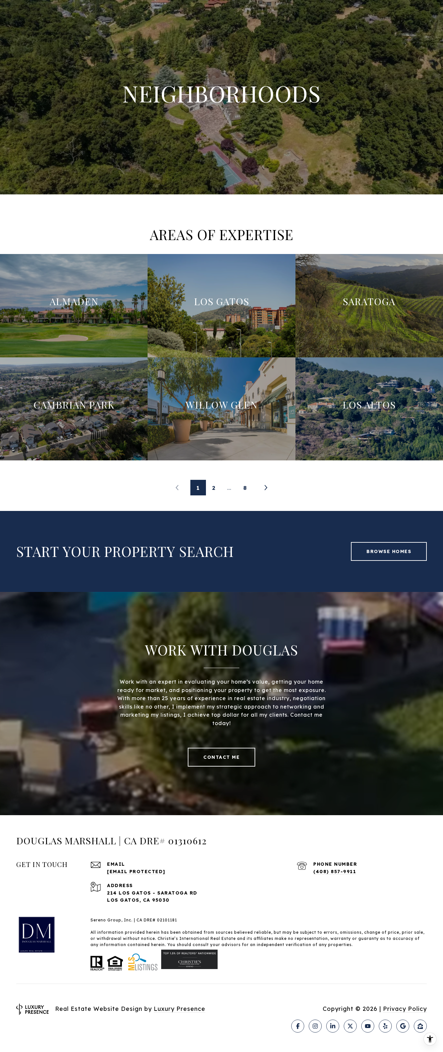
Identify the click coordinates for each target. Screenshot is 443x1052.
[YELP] (385, 1026)
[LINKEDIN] (332, 1026)
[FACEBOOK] (297, 1026)
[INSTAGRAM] (315, 1026)
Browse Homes (388, 551)
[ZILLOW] (420, 1026)
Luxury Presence (179, 1008)
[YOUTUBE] (367, 1026)
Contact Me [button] (221, 757)
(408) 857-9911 (334, 871)
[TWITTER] (350, 1026)
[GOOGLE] (402, 1026)
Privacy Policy (405, 1008)
